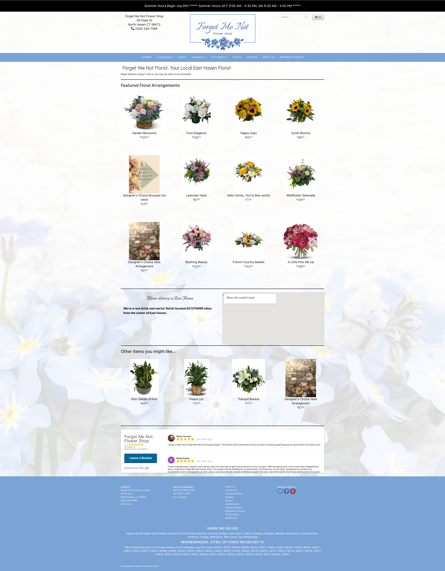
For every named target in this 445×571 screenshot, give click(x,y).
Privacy (229, 500)
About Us (268, 57)
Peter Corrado (183, 436)
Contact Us (231, 490)
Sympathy (198, 57)
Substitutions (232, 504)
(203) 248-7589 (145, 28)
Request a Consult (235, 511)
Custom (252, 57)
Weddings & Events (292, 57)
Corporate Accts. (234, 493)
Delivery (229, 497)
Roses (182, 57)
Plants (237, 57)
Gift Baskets (219, 57)
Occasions (164, 57)
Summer (146, 57)
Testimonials (232, 514)
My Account (231, 517)
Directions (126, 504)
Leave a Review (233, 507)
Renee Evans (182, 458)
